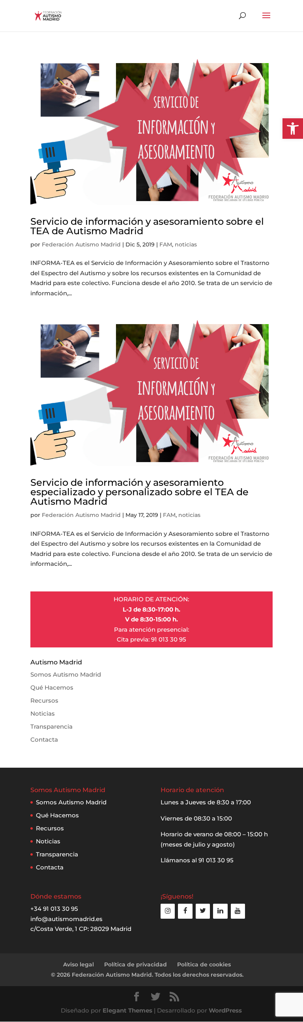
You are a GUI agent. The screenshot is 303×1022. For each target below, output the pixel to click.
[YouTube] (238, 911)
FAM (165, 244)
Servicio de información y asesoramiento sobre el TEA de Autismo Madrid (147, 226)
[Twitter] (203, 911)
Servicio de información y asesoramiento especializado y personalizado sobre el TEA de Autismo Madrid (139, 492)
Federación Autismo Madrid (81, 244)
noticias (186, 244)
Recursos (44, 700)
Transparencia (51, 726)
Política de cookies (204, 964)
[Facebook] (185, 911)
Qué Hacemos (51, 687)
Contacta (44, 739)
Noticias (42, 713)
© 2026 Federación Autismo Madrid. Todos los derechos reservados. (147, 974)
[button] (292, 128)
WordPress (225, 1010)
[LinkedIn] (220, 911)
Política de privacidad (135, 964)
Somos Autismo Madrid (65, 674)
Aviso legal (78, 964)
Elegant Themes (127, 1010)
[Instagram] (168, 911)
